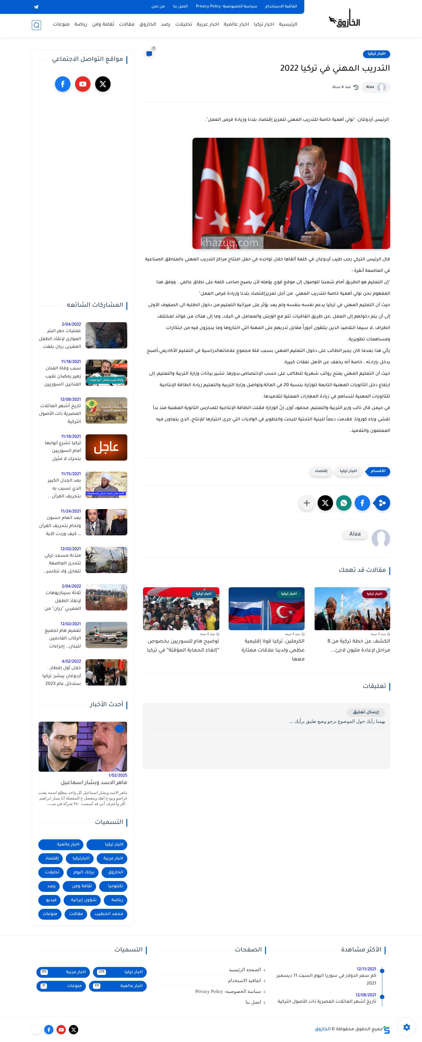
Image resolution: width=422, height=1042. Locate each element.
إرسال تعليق (366, 712)
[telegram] (36, 7)
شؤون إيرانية (84, 900)
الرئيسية (288, 24)
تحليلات (183, 24)
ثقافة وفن (103, 24)
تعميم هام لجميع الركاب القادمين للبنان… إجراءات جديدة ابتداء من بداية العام (60, 640)
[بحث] (36, 25)
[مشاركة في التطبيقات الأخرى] (306, 503)
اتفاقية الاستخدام (281, 7)
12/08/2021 (70, 400)
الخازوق (147, 24)
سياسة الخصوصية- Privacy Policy (226, 7)
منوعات (61, 24)
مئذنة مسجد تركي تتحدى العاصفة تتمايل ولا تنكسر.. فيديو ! (62, 565)
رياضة (80, 24)
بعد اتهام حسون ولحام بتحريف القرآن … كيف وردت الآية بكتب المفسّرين (60, 527)
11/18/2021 (71, 362)
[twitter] (103, 84)
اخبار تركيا (264, 24)
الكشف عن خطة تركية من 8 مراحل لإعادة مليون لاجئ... (358, 646)
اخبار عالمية (236, 24)
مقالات (127, 24)
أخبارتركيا (81, 858)
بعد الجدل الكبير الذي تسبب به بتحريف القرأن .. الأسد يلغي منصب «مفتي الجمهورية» (62, 490)
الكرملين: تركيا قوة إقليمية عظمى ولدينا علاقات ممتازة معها (273, 650)
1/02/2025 (117, 776)
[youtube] (83, 84)
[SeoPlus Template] (386, 1030)
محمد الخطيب (109, 914)
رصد (166, 24)
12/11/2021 (366, 969)
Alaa (370, 87)
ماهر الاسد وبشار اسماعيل (94, 783)
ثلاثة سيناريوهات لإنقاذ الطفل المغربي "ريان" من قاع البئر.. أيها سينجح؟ (62, 602)
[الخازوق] (348, 18)
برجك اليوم (84, 872)
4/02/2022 (71, 662)
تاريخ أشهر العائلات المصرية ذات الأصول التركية (60, 414)
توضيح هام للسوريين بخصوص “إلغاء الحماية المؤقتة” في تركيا (183, 646)
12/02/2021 (71, 549)
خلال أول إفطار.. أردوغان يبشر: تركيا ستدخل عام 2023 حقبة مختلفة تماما (61, 677)
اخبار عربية (208, 24)
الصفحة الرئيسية (245, 969)
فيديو (51, 900)
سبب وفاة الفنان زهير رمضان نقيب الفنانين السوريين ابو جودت (62, 377)
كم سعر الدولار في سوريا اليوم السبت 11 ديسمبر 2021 (326, 980)
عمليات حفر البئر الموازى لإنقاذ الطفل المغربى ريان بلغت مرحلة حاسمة (60, 340)
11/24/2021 (71, 511)
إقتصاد (321, 472)
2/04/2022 (71, 325)
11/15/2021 (71, 474)
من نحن (158, 7)
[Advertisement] (82, 196)
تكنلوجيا (115, 886)
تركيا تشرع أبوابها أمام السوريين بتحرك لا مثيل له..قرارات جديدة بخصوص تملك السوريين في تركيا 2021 (62, 452)
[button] (362, 503)
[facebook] (62, 84)
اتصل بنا (180, 7)
